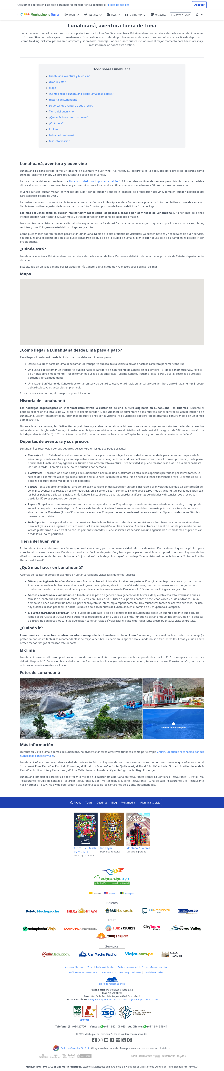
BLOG (114, 14)
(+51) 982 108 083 (115, 1026)
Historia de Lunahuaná (63, 99)
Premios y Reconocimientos (154, 967)
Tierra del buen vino (61, 111)
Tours (88, 802)
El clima (53, 129)
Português (129, 893)
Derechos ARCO (108, 972)
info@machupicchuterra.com (104, 999)
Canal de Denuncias (154, 972)
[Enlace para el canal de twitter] (124, 1040)
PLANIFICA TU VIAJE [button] (180, 15)
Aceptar (199, 5)
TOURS (72, 14)
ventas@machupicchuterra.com (140, 999)
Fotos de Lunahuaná (61, 135)
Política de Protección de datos (83, 972)
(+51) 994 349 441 (158, 1026)
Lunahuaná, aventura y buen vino (69, 76)
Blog (114, 802)
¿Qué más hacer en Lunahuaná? (69, 117)
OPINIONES (160, 14)
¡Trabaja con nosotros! (128, 967)
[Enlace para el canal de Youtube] (106, 1040)
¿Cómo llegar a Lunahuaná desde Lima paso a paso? (81, 94)
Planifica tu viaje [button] (150, 802)
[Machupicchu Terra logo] (38, 15)
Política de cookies (117, 5)
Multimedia (128, 802)
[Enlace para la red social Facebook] (94, 1040)
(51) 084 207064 (77, 1026)
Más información (59, 141)
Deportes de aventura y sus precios (71, 105)
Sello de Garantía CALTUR (75, 1048)
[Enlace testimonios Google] (129, 1040)
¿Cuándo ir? (56, 123)
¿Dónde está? (57, 82)
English (111, 893)
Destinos (101, 802)
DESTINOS (93, 14)
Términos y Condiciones (130, 972)
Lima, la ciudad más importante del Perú (95, 181)
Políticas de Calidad (105, 967)
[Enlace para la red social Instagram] (100, 1040)
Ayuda (77, 802)
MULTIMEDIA (136, 15)
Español (97, 893)
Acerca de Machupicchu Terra (78, 967)
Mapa (52, 88)
